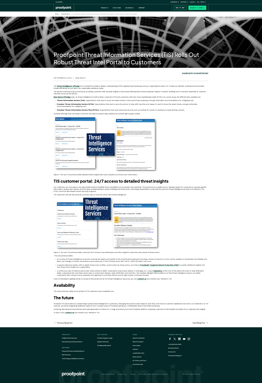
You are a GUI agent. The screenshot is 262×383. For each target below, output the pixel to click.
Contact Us (172, 352)
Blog (57, 14)
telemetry (157, 271)
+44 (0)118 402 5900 (174, 344)
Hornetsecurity (138, 364)
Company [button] (141, 8)
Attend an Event (173, 348)
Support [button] (183, 2)
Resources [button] (129, 8)
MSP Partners (66, 355)
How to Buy (136, 345)
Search (60, 2)
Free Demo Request (175, 355)
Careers (135, 349)
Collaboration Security (69, 338)
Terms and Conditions (108, 374)
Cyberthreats (65, 14)
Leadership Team (138, 353)
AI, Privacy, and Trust (139, 360)
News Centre (137, 357)
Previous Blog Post (64, 323)
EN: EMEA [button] (200, 2)
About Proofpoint (139, 338)
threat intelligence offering (68, 86)
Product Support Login (104, 338)
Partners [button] (174, 2)
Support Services (103, 342)
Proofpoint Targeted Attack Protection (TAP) (159, 265)
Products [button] (104, 8)
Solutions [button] (117, 8)
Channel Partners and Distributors (73, 351)
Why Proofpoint (138, 342)
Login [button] (192, 2)
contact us (141, 279)
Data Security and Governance (72, 342)
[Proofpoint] (65, 7)
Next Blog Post (199, 323)
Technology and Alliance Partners (73, 358)
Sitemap (132, 374)
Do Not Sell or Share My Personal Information (153, 374)
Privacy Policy (122, 374)
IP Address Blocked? (104, 345)
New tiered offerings (62, 97)
